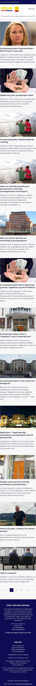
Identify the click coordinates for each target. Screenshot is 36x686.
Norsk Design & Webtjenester (24, 684)
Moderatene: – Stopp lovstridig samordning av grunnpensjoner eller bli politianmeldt (16, 435)
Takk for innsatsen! (8, 573)
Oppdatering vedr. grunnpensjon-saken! (16, 95)
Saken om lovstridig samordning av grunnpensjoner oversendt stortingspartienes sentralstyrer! (14, 188)
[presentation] (18, 34)
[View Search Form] (33, 2)
